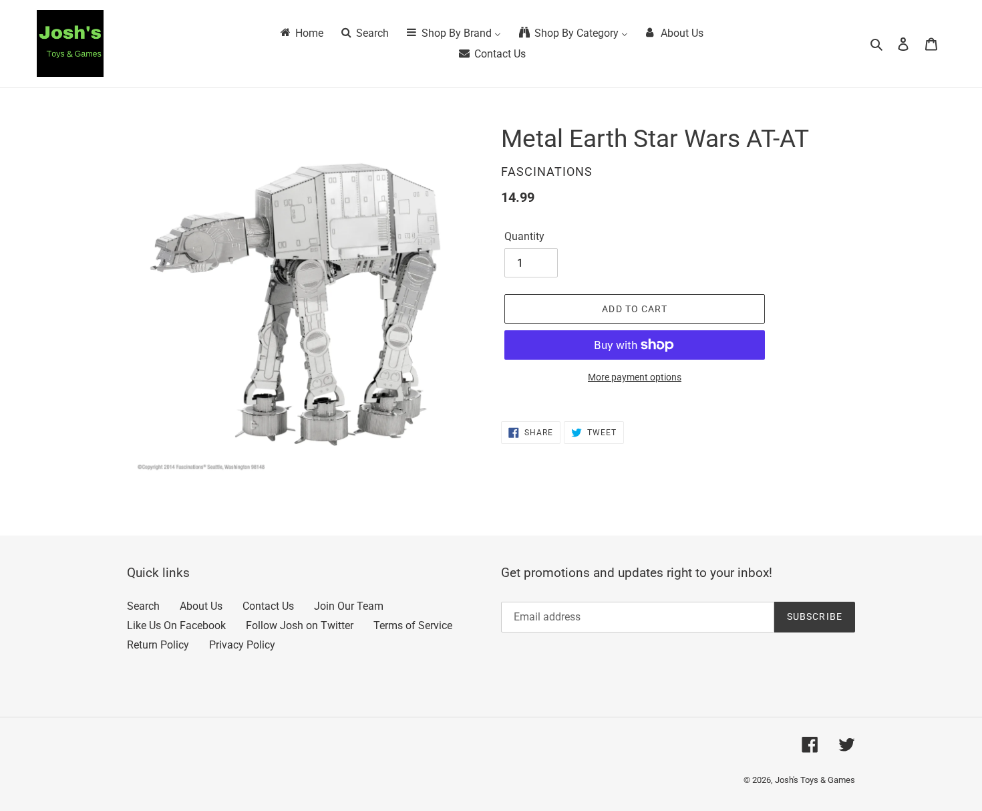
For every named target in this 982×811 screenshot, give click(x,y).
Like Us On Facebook (176, 625)
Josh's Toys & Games (815, 780)
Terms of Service (412, 625)
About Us (201, 606)
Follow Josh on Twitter (299, 625)
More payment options (634, 377)
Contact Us (268, 606)
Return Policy (158, 645)
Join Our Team (348, 606)
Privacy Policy (242, 645)
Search (143, 606)
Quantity (524, 236)
